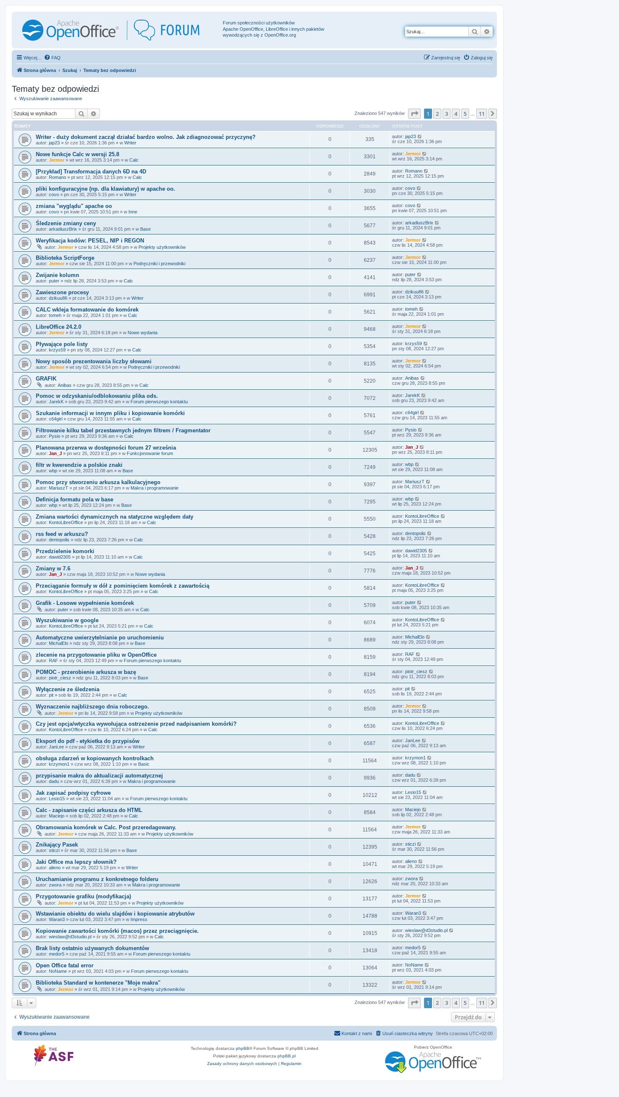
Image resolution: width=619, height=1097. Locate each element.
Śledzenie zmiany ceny (66, 223)
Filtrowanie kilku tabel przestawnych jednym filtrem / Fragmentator (123, 430)
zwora (55, 884)
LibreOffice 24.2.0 (58, 327)
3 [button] (446, 113)
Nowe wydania (142, 332)
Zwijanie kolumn (57, 275)
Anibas (65, 385)
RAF (53, 660)
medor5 (56, 953)
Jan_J (55, 453)
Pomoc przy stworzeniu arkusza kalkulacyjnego (98, 482)
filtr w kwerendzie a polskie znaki (79, 465)
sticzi (54, 850)
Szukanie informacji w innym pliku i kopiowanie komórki (110, 413)
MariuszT (58, 487)
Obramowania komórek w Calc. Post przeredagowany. (106, 827)
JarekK (56, 401)
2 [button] (437, 113)
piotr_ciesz (60, 677)
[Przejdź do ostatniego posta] (420, 136)
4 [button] (455, 113)
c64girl (55, 418)
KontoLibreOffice (66, 522)
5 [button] (465, 113)
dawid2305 (60, 556)
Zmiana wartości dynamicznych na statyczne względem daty (114, 517)
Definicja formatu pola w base (74, 499)
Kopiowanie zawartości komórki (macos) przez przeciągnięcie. (117, 931)
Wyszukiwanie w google (67, 620)
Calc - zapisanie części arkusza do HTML (89, 810)
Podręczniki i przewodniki (159, 263)
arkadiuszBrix (63, 229)
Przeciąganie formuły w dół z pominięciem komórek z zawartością (122, 586)
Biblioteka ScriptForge (65, 258)
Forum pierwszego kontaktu (159, 401)
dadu (54, 781)
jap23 (54, 142)
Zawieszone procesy (62, 292)
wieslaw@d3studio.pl (70, 936)
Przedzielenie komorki (65, 551)
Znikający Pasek (57, 844)
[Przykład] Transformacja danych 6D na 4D (91, 171)
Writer (130, 142)
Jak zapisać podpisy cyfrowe (73, 793)
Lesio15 (57, 798)
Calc (134, 159)
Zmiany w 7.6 (53, 568)
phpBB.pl (286, 1056)
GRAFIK (46, 378)
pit (51, 695)
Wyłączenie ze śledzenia (67, 689)
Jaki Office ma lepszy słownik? (76, 862)
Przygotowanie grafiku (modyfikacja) (83, 896)
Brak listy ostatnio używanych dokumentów (92, 948)
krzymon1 (59, 764)
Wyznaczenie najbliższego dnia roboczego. (92, 706)
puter (54, 280)
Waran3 (57, 919)
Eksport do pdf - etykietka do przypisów (87, 741)
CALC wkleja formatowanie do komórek (87, 309)
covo (54, 194)
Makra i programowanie (155, 487)
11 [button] (482, 113)
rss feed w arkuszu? (62, 534)
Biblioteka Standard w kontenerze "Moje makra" (98, 983)
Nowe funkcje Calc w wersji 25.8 (77, 154)
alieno (55, 867)
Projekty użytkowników (162, 247)
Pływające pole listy (62, 344)
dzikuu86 (58, 298)
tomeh (55, 315)
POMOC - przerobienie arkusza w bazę (86, 672)
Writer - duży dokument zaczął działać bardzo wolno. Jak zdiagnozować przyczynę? (146, 137)
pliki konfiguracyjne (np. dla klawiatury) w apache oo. (105, 189)
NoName (58, 971)
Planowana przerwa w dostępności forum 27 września (106, 448)
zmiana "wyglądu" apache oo (74, 206)
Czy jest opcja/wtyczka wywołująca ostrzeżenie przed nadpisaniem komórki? (136, 724)
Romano (57, 177)
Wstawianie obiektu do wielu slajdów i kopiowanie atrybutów (115, 914)
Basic (143, 764)
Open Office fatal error (64, 965)
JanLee (56, 746)
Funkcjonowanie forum (150, 453)
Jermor (56, 159)
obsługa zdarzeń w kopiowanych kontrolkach (95, 758)
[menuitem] (52, 58)
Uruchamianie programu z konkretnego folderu (97, 879)
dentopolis (59, 539)
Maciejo (56, 815)
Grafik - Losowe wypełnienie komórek (85, 603)
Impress (139, 919)
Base (145, 229)
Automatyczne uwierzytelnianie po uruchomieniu (100, 637)
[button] (414, 114)
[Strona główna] (118, 30)
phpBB (242, 1048)
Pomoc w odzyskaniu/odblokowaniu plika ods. (97, 396)
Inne (132, 211)
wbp (53, 470)
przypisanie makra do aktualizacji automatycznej (99, 775)
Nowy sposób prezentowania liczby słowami (94, 361)
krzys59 (57, 349)
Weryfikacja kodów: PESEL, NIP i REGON (90, 240)
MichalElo (58, 643)
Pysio (54, 436)
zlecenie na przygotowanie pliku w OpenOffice (96, 655)
